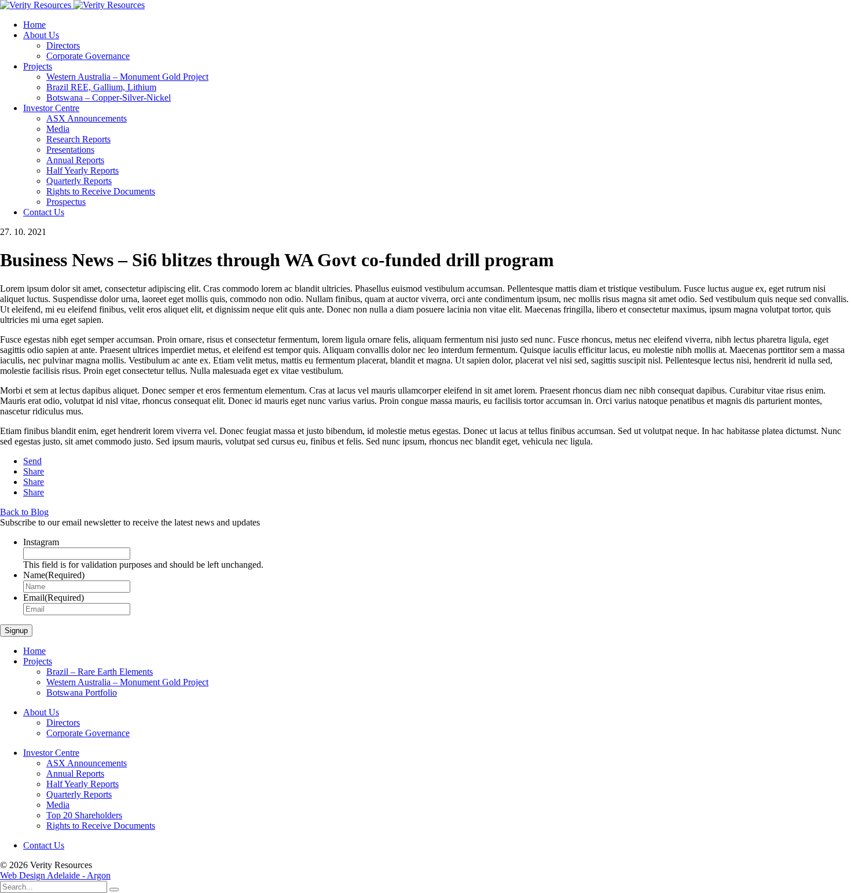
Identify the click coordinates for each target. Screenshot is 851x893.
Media (57, 129)
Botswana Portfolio (81, 692)
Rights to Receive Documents (100, 191)
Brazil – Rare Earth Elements (99, 672)
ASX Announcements (86, 118)
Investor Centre (51, 108)
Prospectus (66, 202)
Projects (37, 66)
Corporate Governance (88, 56)
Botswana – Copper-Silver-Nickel (108, 97)
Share (33, 471)
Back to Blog (24, 512)
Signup (16, 630)
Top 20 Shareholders (84, 815)
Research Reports (78, 139)
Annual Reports (75, 160)
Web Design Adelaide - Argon (55, 875)
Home (34, 25)
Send (32, 461)
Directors (63, 45)
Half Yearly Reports (82, 170)
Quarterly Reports (79, 181)
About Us (41, 35)
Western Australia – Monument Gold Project (127, 77)
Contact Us (43, 212)
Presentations (70, 150)
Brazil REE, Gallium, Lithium (101, 87)
